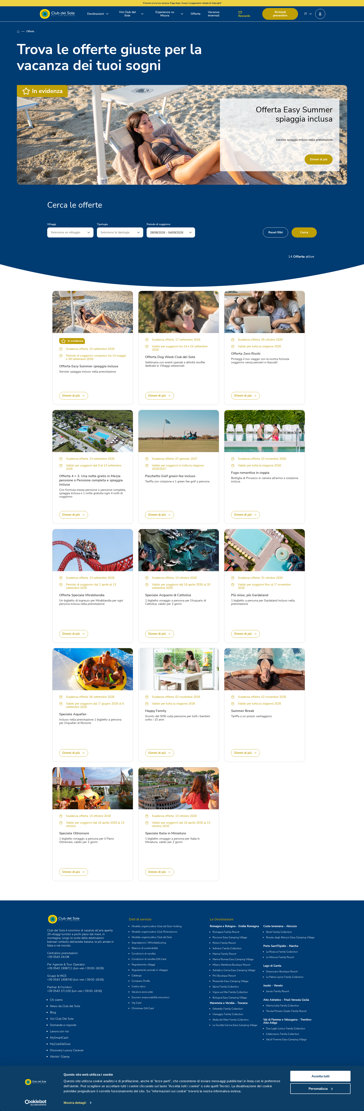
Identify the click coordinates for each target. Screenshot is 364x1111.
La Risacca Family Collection (282, 951)
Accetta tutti (320, 1076)
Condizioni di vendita (143, 953)
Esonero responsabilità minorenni (150, 997)
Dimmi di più (318, 159)
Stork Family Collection (279, 932)
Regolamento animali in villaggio (150, 970)
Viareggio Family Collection (228, 1014)
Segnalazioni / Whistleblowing (149, 942)
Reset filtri (275, 232)
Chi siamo (56, 1000)
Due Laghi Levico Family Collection (285, 1028)
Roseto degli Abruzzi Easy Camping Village (290, 937)
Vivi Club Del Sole (62, 1019)
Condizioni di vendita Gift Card (149, 959)
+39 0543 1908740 (59, 980)
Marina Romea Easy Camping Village (233, 959)
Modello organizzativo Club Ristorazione (154, 931)
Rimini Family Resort (224, 943)
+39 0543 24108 (58, 957)
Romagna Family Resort (226, 932)
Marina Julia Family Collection (282, 1005)
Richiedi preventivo (280, 13)
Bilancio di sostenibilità (145, 948)
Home (21, 31)
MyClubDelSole (60, 1044)
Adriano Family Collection (227, 948)
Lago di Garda (272, 966)
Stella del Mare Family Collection (231, 1019)
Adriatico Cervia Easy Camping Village (234, 970)
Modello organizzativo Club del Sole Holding (157, 926)
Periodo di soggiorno (158, 224)
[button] (320, 14)
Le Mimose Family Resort (280, 957)
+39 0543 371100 (59, 991)
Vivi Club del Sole (127, 13)
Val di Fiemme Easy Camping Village (286, 1039)
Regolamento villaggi (143, 964)
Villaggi (51, 224)
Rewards (244, 16)
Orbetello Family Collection (228, 1008)
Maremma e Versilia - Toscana (229, 1003)
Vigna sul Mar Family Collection (230, 992)
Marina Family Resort (224, 954)
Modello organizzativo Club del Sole (152, 937)
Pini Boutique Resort (224, 975)
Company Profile (141, 981)
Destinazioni (95, 14)
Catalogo (137, 975)
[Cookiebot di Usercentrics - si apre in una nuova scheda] (35, 1103)
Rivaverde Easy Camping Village (230, 981)
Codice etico (139, 986)
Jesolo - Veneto (273, 986)
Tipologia (102, 224)
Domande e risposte (63, 1025)
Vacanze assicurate (142, 992)
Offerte (196, 14)
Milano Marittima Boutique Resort (231, 964)
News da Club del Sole (65, 1006)
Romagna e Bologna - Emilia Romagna (234, 926)
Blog (53, 1012)
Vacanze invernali (213, 13)
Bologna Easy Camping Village (230, 997)
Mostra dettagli (75, 1102)
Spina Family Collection (226, 986)
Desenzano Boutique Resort (282, 971)
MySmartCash (59, 1038)
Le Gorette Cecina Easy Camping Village (235, 1025)
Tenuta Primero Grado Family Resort (286, 1011)
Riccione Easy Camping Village (230, 937)
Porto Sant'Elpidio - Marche (280, 946)
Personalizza (318, 1088)
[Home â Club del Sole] (57, 14)
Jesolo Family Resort (277, 991)
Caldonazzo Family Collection (282, 1034)
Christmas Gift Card (143, 1008)
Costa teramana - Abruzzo (280, 926)
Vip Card (136, 1003)
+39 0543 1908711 (59, 968)
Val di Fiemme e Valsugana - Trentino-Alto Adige (287, 1021)
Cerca (304, 232)
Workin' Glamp (60, 1057)
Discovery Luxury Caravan (67, 1050)
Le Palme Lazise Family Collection (285, 977)
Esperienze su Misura (164, 13)
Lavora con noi (59, 1031)
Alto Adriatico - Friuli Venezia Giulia (286, 1000)
